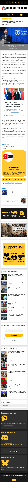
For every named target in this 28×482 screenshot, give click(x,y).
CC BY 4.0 (11, 451)
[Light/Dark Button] (8, 15)
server (8, 443)
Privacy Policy (16, 476)
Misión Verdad (5, 144)
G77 (13, 183)
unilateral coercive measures (8, 185)
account (8, 425)
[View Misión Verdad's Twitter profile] (14, 164)
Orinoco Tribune (14, 450)
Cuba (10, 183)
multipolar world (18, 183)
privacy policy (19, 339)
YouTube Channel (19, 15)
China (6, 183)
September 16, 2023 (7, 24)
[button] (4, 15)
